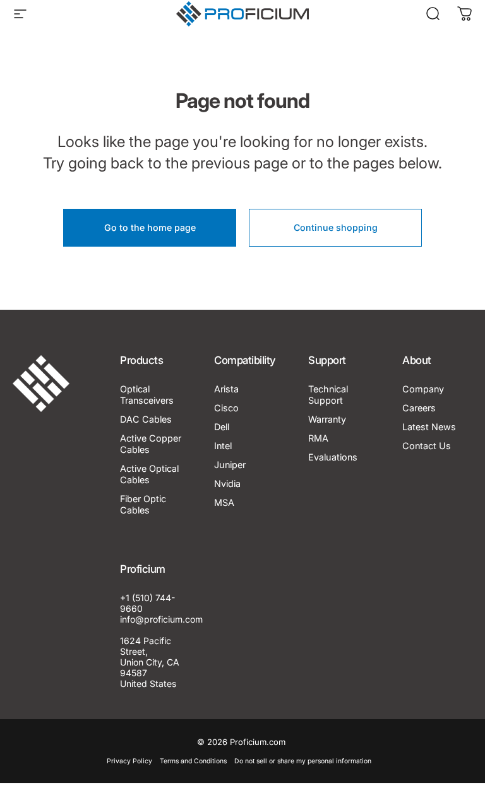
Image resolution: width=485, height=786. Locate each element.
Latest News (429, 426)
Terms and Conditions (193, 761)
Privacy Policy (129, 761)
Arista (226, 389)
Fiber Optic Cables (143, 504)
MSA (224, 502)
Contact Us (426, 445)
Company (423, 389)
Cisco (226, 407)
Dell (221, 426)
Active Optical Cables (149, 474)
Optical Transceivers (147, 395)
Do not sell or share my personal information (302, 761)
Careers (419, 407)
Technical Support (328, 395)
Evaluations (332, 457)
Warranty (327, 419)
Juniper (230, 464)
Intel (223, 445)
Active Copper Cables (150, 444)
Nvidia (227, 483)
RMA (318, 438)
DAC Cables (146, 419)
